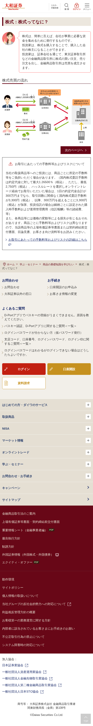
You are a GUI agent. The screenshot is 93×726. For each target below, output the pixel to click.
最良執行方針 (11, 538)
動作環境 (8, 579)
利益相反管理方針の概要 (18, 612)
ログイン (24, 369)
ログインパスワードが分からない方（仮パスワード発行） (43, 332)
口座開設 (69, 369)
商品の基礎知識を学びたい (58, 264)
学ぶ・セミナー (29, 264)
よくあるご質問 (13, 308)
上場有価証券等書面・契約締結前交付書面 (31, 521)
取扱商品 (8, 416)
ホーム (11, 264)
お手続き (54, 280)
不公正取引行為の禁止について (23, 636)
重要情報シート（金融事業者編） (25, 530)
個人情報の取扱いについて (20, 595)
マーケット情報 (12, 440)
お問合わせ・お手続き (17, 476)
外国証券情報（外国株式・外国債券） (28, 554)
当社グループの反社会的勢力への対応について (34, 604)
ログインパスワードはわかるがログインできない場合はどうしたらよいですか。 (46, 352)
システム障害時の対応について (23, 645)
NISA (5, 428)
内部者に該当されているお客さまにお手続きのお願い (38, 628)
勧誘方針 (8, 546)
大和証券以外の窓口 (18, 293)
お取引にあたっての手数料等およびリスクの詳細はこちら (47, 239)
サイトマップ (11, 499)
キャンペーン (11, 488)
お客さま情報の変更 (63, 293)
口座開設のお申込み (63, 287)
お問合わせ (10, 280)
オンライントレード (15, 452)
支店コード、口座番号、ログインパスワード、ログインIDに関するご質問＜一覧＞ (46, 341)
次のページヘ (74, 150)
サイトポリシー (12, 587)
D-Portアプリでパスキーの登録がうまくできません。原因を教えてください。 (46, 317)
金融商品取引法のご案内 (18, 513)
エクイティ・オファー (17, 562)
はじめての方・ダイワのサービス (25, 405)
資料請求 (24, 383)
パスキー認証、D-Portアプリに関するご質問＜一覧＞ (40, 326)
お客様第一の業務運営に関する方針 (26, 620)
